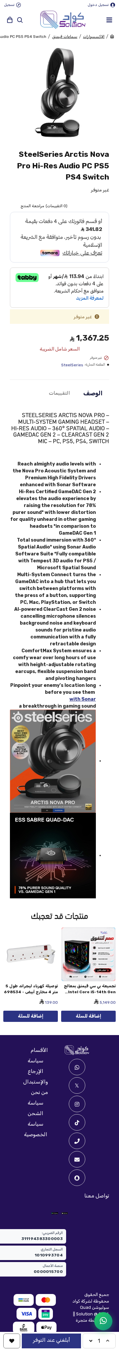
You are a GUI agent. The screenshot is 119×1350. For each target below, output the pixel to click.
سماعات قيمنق (64, 36)
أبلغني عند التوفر (51, 1340)
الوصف (92, 393)
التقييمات (59, 393)
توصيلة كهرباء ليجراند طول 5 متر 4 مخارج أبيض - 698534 (31, 989)
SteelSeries (72, 365)
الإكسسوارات (93, 36)
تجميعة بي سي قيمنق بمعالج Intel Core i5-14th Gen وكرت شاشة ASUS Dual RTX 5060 (90, 989)
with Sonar (82, 699)
